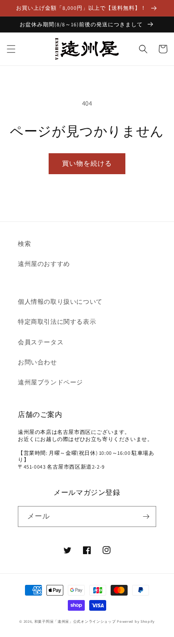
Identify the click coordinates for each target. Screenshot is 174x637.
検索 (24, 244)
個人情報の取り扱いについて (60, 302)
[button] (11, 49)
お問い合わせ (37, 362)
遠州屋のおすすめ (44, 264)
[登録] (146, 516)
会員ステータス (40, 342)
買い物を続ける (87, 163)
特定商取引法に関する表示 (57, 322)
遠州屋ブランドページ (50, 382)
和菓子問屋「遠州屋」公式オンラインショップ (75, 621)
